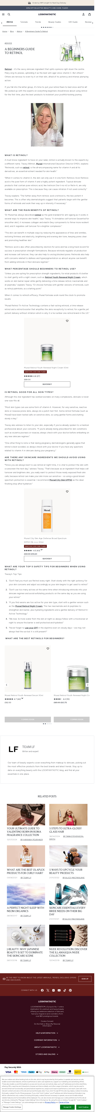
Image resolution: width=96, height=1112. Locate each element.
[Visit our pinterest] (70, 990)
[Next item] (88, 685)
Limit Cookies (84, 1107)
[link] (83, 14)
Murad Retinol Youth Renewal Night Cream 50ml (46, 368)
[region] (47, 1094)
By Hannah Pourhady (31, 840)
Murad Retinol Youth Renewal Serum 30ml (24, 695)
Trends (38, 22)
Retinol (8, 69)
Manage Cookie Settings (12, 1107)
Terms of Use (64, 1102)
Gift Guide (73, 22)
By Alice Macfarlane (74, 878)
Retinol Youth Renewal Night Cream (63, 277)
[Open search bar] (9, 14)
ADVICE (8, 43)
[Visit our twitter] (48, 990)
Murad (39, 163)
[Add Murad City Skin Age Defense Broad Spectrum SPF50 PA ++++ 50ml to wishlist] (67, 491)
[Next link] (92, 23)
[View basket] (89, 14)
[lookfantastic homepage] (47, 14)
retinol (26, 167)
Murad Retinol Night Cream (28, 606)
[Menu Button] (3, 14)
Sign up (85, 979)
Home (4, 31)
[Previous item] (6, 685)
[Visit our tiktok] (65, 990)
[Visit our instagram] (53, 990)
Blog (12, 31)
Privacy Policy (50, 1102)
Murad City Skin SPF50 (60, 480)
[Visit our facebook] (42, 990)
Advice (10, 22)
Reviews (88, 22)
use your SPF (31, 627)
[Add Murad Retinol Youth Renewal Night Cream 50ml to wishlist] (67, 321)
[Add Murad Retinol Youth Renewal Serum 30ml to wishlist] (48, 648)
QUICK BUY (47, 384)
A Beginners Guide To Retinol (36, 31)
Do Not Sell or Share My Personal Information (47, 1025)
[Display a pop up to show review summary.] (42, 550)
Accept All (67, 1107)
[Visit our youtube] (59, 990)
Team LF (28, 747)
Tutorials (24, 22)
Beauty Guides (54, 22)
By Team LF (26, 878)
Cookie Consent (47, 1021)
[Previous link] (1, 23)
